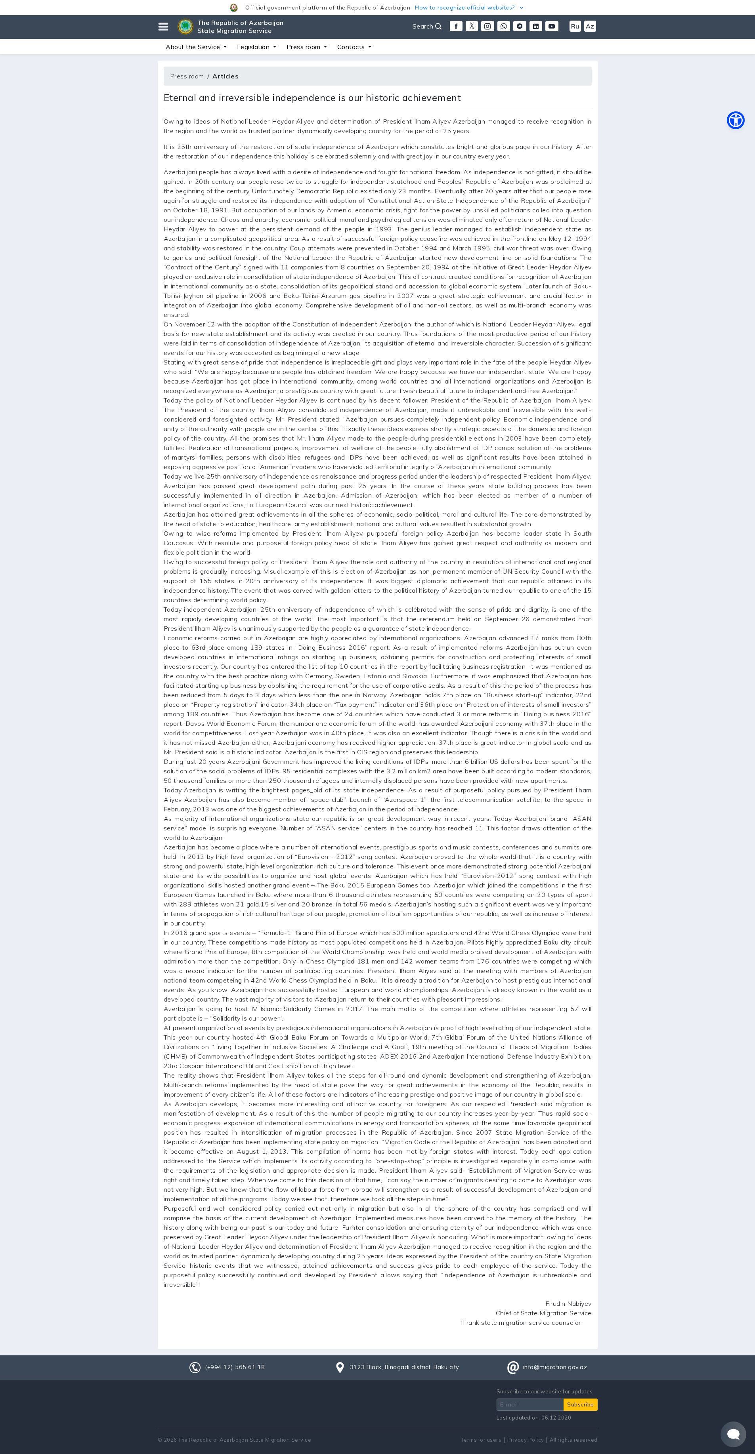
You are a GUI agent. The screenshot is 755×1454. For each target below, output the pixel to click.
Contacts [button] (352, 47)
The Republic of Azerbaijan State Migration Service (240, 26)
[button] (377, 7)
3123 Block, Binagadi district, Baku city (404, 1367)
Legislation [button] (254, 47)
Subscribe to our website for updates (545, 1391)
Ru (575, 26)
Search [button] (424, 26)
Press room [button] (305, 47)
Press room (187, 76)
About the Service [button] (194, 47)
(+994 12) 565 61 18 (235, 1367)
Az (590, 26)
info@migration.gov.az (555, 1367)
